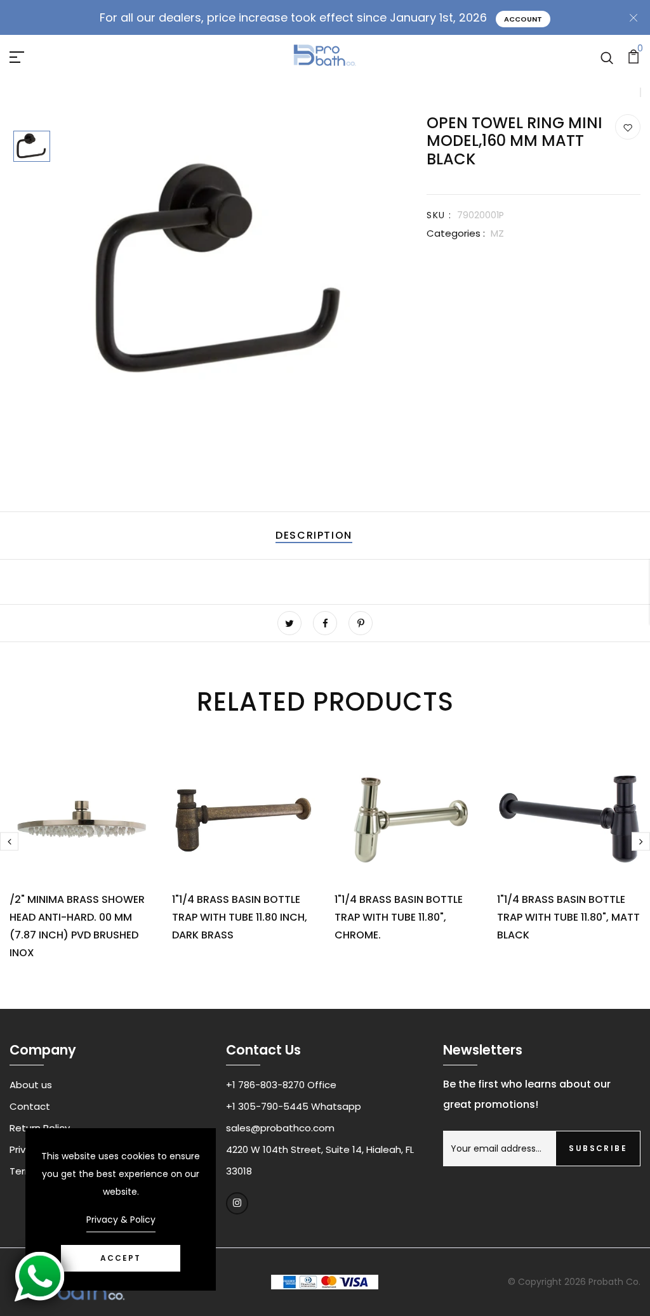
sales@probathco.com (280, 1128)
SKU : (439, 215)
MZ (497, 233)
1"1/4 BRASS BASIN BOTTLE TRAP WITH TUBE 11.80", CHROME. (399, 917)
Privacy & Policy (121, 1219)
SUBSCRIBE (598, 1148)
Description (313, 535)
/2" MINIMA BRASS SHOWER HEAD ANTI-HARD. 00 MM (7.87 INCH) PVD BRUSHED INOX (77, 926)
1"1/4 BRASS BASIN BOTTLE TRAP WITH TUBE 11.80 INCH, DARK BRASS (239, 917)
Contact (30, 1106)
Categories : (456, 233)
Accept (120, 1258)
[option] (32, 147)
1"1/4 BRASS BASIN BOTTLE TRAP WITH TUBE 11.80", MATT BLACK (568, 917)
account (523, 19)
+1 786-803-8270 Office (281, 1084)
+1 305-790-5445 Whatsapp (293, 1106)
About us (31, 1084)
